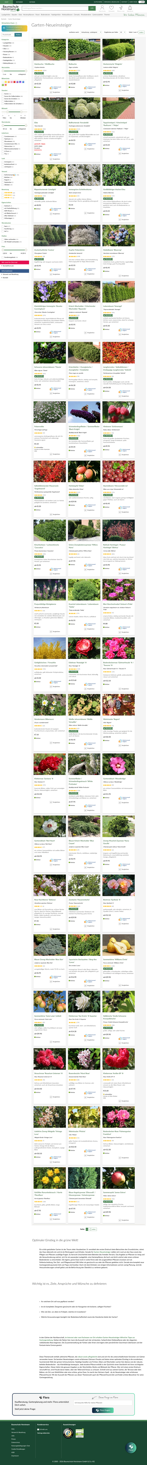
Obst (20, 15)
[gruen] (3, 85)
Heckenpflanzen (28, 15)
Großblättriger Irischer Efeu (114, 189)
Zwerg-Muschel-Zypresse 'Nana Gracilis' (116, 842)
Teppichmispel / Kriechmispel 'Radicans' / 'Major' (115, 124)
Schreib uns (43, 1429)
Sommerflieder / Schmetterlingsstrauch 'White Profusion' (81, 781)
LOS (92, 8)
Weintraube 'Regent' (111, 719)
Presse (13, 1439)
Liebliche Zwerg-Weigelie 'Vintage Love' (48, 1133)
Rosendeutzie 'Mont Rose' (79, 1073)
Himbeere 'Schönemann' (113, 426)
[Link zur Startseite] (11, 8)
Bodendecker (45, 15)
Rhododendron (86, 15)
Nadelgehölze (56, 15)
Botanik (32, 2)
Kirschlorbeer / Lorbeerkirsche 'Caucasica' (46, 546)
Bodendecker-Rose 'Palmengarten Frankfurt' (117, 1133)
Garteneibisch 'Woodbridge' (114, 779)
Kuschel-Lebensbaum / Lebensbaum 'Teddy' (83, 605)
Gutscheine (98, 2)
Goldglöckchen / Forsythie (45, 663)
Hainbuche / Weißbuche (44, 64)
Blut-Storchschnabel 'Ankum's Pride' (118, 604)
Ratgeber (19, 2)
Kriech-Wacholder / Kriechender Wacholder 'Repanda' (82, 307)
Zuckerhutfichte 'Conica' (44, 250)
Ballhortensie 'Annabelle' (79, 123)
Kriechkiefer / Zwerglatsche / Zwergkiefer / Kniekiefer (81, 368)
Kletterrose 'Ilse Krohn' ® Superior (83, 1016)
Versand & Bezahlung (111, 2)
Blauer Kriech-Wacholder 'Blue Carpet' (81, 842)
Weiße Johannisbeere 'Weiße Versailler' (80, 720)
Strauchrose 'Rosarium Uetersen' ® (48, 1073)
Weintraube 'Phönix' (77, 1131)
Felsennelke (39, 426)
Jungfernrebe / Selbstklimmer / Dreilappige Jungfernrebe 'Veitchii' (117, 368)
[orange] (8, 82)
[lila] (17, 82)
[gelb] (6, 82)
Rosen (38, 15)
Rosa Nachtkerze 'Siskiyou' (45, 900)
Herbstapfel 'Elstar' (76, 486)
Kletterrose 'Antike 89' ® (113, 1073)
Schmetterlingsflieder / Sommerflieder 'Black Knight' (84, 428)
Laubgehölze (6, 15)
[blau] (23, 82)
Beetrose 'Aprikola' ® (111, 900)
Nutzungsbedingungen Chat (20, 1446)
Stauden (14, 15)
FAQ (12, 1429)
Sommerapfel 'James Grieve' (114, 1192)
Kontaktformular (8, 266)
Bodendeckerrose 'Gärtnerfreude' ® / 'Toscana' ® (118, 664)
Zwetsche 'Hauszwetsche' (79, 900)
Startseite (3, 19)
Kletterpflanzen (67, 15)
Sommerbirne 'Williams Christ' (115, 959)
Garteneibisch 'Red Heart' (44, 841)
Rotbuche (73, 64)
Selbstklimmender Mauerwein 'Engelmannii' (46, 487)
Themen (107, 15)
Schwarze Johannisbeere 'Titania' (47, 367)
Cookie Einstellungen (18, 1449)
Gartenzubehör (97, 15)
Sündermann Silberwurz (44, 719)
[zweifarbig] (6, 85)
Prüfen (18, 35)
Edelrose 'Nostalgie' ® (78, 663)
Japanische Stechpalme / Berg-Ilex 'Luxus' (83, 961)
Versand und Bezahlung (10, 274)
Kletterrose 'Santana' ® (43, 779)
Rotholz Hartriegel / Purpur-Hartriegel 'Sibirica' (114, 546)
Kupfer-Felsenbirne (76, 250)
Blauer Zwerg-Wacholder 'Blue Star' (48, 959)
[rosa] (11, 82)
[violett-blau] (20, 82)
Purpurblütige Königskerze (45, 604)
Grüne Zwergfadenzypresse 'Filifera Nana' (83, 546)
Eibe (36, 123)
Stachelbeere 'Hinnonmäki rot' (115, 486)
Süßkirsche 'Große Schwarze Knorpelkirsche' (114, 1017)
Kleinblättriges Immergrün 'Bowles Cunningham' (48, 307)
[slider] (3, 71)
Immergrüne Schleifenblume (80, 189)
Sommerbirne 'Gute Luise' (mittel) (47, 1016)
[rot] (14, 82)
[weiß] (3, 82)
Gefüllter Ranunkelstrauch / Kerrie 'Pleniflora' (48, 1194)
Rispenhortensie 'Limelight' (45, 189)
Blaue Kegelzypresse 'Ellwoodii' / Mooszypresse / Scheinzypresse (82, 1194)
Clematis (77, 15)
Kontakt (124, 2)
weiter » (141, 32)
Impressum (15, 1456)
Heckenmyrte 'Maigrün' (112, 64)
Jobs (12, 1436)
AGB (12, 1452)
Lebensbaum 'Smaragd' (112, 306)
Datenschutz (15, 1442)
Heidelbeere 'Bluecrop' (112, 250)
